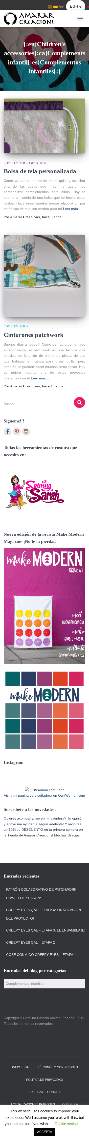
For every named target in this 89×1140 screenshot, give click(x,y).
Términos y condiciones (58, 1067)
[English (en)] (61, 6)
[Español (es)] (55, 6)
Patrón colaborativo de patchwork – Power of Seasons (42, 893)
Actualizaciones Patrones (33, 1104)
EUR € (76, 6)
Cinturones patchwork (34, 334)
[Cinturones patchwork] (44, 276)
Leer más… (72, 209)
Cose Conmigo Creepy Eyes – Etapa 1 (41, 955)
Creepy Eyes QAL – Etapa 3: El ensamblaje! (45, 930)
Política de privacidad (44, 1080)
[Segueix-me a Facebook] (8, 431)
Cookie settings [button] (67, 1124)
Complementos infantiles (25, 163)
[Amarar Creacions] (31, 18)
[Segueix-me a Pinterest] (17, 431)
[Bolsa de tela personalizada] (44, 126)
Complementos (16, 326)
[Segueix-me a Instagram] (26, 431)
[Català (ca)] (50, 6)
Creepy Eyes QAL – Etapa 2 (30, 942)
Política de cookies (44, 1092)
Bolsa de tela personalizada (40, 171)
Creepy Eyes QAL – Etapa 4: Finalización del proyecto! (43, 914)
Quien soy (70, 1104)
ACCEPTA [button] (44, 1132)
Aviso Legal (20, 1067)
